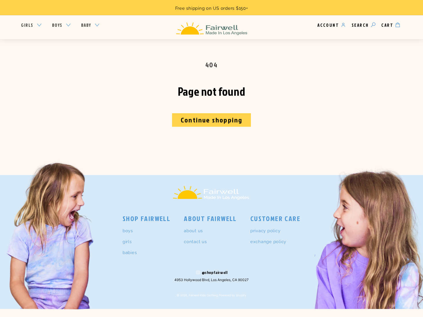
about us (193, 230)
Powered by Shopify (232, 295)
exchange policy (268, 241)
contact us (195, 241)
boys (128, 230)
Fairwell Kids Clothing (203, 295)
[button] (31, 25)
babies (130, 252)
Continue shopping (212, 120)
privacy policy (265, 230)
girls (127, 241)
